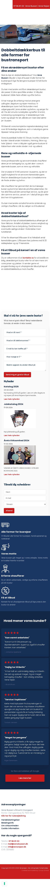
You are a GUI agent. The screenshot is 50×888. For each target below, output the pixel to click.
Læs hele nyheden (12, 399)
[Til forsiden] (25, 18)
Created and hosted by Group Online (35, 870)
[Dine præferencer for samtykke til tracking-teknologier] (4, 883)
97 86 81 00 (14, 841)
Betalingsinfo (7, 823)
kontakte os (28, 258)
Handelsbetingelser (10, 820)
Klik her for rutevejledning (13, 816)
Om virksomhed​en (10, 825)
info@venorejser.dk (17, 847)
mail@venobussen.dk (18, 844)
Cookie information (10, 828)
